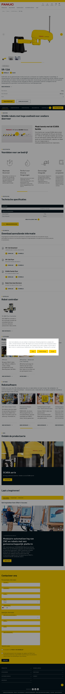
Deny (33, 351)
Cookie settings (42, 351)
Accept (52, 351)
